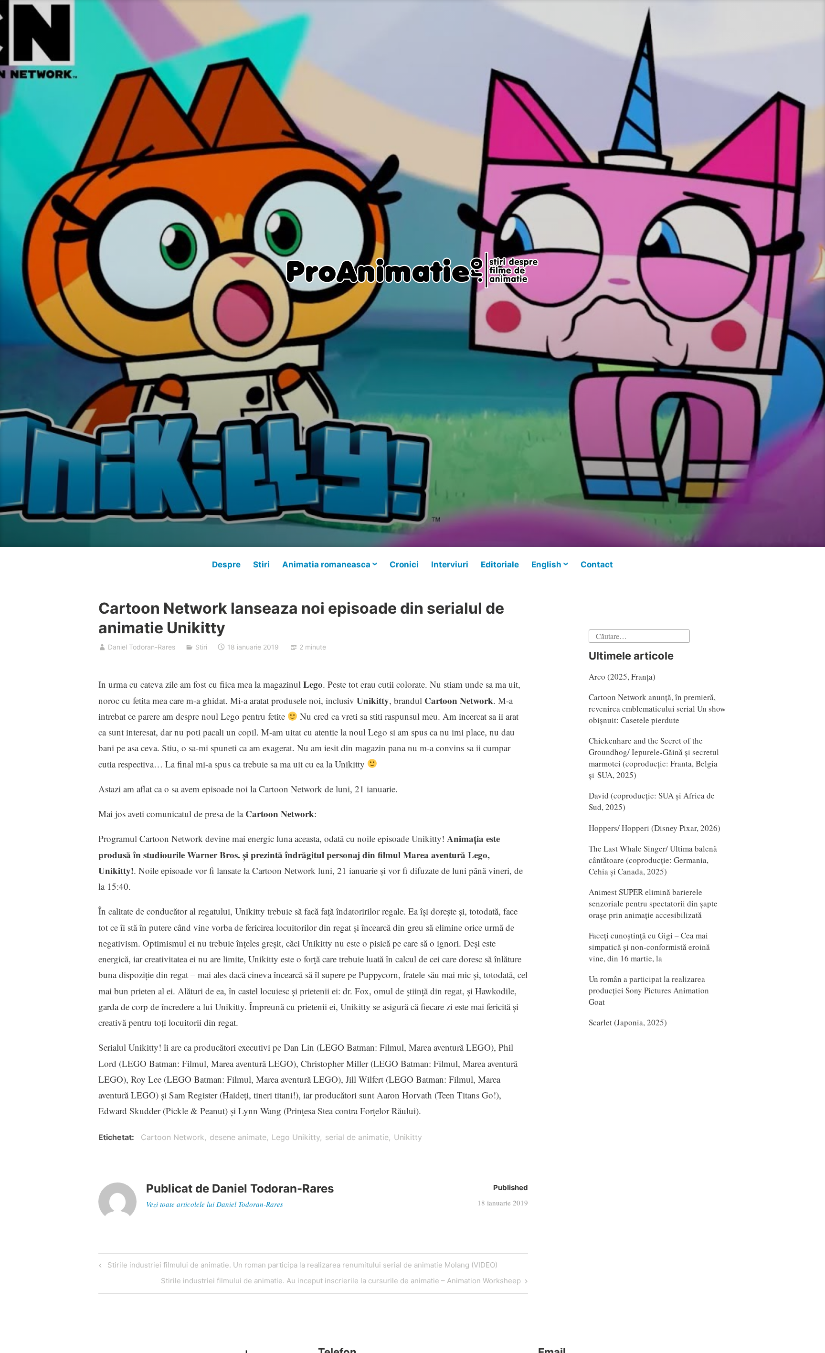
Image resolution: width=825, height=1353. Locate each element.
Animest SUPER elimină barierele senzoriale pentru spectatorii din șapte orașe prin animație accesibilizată (653, 903)
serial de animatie (357, 1137)
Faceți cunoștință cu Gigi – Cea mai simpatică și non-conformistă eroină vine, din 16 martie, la (649, 947)
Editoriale (500, 564)
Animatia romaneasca (326, 564)
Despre (226, 564)
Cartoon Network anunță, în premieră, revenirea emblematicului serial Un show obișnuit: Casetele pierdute (657, 708)
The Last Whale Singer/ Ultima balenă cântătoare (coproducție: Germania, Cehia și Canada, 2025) (653, 860)
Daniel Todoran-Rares (141, 647)
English (546, 564)
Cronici (404, 564)
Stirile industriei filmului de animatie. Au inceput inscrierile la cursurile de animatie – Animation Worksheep (341, 1282)
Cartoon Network (172, 1137)
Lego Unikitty (296, 1137)
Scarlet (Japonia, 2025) (628, 1022)
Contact (597, 564)
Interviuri (449, 564)
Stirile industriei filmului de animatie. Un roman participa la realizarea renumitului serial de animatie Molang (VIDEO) (301, 1266)
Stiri (261, 564)
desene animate (238, 1137)
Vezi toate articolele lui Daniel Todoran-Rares (214, 1204)
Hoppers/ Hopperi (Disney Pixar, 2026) (654, 827)
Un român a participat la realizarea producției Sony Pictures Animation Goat (649, 990)
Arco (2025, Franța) (622, 676)
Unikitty (408, 1137)
